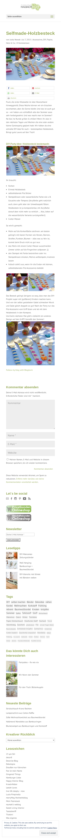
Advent (9, 609)
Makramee (10, 617)
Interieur (42, 637)
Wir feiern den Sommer (29, 675)
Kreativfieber (11, 784)
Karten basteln (12, 633)
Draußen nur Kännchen (16, 767)
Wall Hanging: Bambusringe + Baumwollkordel (27, 566)
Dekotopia (10, 764)
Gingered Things (13, 774)
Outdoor (36, 637)
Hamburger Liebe (13, 777)
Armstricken (48, 629)
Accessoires (37, 39)
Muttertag (9, 637)
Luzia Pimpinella (13, 794)
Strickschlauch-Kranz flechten (19, 708)
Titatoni (9, 814)
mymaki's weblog (13, 804)
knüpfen (45, 609)
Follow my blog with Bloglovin (19, 370)
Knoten (35, 609)
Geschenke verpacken (27, 633)
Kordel (9, 605)
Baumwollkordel (23, 609)
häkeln (49, 633)
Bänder (30, 602)
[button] (18, 88)
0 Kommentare (23, 43)
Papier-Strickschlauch (14, 621)
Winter (25, 617)
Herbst (30, 637)
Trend (49, 621)
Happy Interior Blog (14, 781)
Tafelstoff (26, 613)
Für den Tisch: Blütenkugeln (31, 687)
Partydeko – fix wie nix (29, 662)
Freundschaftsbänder (24, 641)
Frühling (42, 605)
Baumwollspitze (11, 629)
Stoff (35, 613)
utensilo (14, 641)
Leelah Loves (11, 787)
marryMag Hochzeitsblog (17, 797)
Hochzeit (42, 621)
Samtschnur (38, 629)
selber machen (18, 602)
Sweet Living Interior (15, 808)
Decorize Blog (12, 761)
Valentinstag (11, 625)
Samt (47, 637)
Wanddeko (41, 633)
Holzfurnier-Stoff (31, 621)
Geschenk (21, 625)
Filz (37, 625)
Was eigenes (11, 818)
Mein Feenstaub (13, 801)
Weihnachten (20, 605)
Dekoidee (39, 602)
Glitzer (8, 641)
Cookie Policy (52, 828)
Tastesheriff (11, 811)
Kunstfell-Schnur (36, 641)
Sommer (10, 613)
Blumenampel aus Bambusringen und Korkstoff (26, 726)
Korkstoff (32, 605)
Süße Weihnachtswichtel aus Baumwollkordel (25, 717)
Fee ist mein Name (14, 771)
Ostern (18, 617)
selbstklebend (30, 625)
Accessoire (16, 637)
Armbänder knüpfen (25, 629)
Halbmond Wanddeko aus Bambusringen (23, 721)
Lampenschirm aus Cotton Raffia (20, 713)
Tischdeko (33, 617)
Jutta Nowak (15, 39)
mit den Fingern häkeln (47, 625)
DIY (44, 39)
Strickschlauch (43, 613)
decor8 (9, 757)
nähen (49, 602)
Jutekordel (24, 637)
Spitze (18, 613)
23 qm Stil (10, 754)
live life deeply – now (15, 791)
